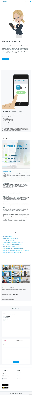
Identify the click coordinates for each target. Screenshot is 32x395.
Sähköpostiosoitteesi (19, 340)
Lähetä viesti (16, 361)
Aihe (3, 344)
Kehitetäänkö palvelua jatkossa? (8, 240)
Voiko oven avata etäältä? (7, 236)
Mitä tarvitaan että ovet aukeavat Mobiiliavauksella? (12, 244)
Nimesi (4, 340)
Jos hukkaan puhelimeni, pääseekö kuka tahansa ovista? (13, 242)
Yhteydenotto (19, 378)
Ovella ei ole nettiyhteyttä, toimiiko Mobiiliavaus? (11, 246)
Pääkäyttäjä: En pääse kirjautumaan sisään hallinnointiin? (13, 252)
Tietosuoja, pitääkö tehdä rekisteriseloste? (10, 238)
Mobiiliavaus (19, 372)
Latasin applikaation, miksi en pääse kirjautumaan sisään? (13, 248)
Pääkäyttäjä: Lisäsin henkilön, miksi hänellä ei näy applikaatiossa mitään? (16, 250)
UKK (17, 375)
